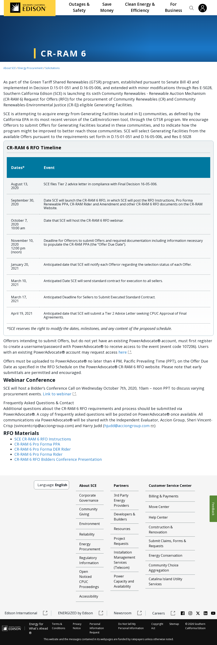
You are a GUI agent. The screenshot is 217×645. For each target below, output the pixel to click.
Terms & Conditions (58, 626)
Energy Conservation (165, 555)
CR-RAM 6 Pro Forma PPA (37, 444)
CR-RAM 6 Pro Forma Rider (38, 454)
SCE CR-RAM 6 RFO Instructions (42, 439)
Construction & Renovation (161, 529)
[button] (191, 8)
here (122, 352)
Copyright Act (157, 626)
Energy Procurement (30, 68)
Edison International (21, 613)
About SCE (9, 68)
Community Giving (88, 511)
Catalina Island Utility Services (165, 581)
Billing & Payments (163, 496)
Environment (89, 523)
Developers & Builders (124, 517)
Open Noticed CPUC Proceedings (89, 579)
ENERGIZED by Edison (75, 613)
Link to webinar (57, 393)
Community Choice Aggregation (163, 568)
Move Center (159, 506)
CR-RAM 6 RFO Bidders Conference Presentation (58, 459)
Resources (122, 528)
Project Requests (121, 541)
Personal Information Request (97, 628)
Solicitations (52, 68)
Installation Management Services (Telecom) (124, 560)
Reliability (87, 534)
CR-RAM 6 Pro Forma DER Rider (42, 449)
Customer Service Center (170, 485)
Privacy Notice (77, 626)
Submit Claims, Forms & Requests (167, 543)
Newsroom (122, 613)
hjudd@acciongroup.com (127, 425)
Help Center (158, 517)
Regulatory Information (89, 560)
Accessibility (88, 596)
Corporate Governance (88, 498)
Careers (158, 613)
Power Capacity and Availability (124, 581)
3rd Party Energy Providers (121, 500)
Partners (121, 485)
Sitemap (174, 624)
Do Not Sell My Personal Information (131, 626)
